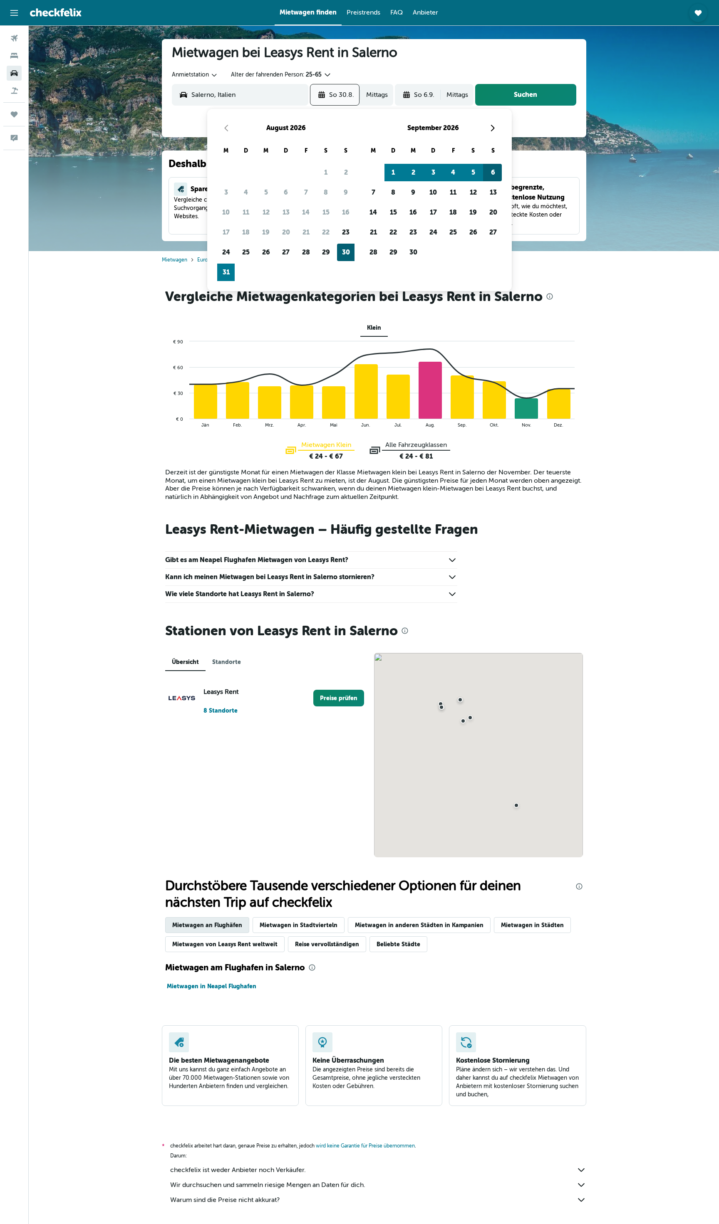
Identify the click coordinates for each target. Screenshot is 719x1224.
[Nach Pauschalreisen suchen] (14, 90)
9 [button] (346, 192)
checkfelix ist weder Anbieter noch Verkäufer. (238, 1170)
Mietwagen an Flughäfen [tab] (207, 925)
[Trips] (14, 114)
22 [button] (326, 232)
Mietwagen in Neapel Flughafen (211, 986)
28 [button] (306, 252)
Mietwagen (174, 260)
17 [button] (226, 232)
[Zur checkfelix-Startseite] (56, 12)
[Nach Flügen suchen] (14, 38)
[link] (338, 698)
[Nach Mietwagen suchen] (14, 73)
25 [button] (246, 252)
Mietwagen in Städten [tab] (532, 925)
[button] (14, 13)
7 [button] (306, 192)
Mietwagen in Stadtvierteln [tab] (298, 925)
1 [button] (325, 172)
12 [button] (266, 212)
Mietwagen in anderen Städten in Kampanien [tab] (419, 925)
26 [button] (266, 252)
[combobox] (195, 75)
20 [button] (286, 232)
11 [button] (246, 212)
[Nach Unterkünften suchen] (14, 55)
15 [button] (326, 212)
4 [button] (246, 192)
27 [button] (286, 252)
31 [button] (226, 272)
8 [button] (326, 192)
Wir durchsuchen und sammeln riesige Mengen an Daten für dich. (267, 1185)
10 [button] (226, 212)
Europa (205, 260)
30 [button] (346, 252)
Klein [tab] (374, 327)
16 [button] (346, 212)
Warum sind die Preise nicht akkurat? (225, 1200)
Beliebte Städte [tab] (398, 944)
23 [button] (346, 232)
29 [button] (326, 252)
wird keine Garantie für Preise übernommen (365, 1146)
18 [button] (246, 232)
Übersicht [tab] (185, 662)
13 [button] (286, 212)
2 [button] (346, 172)
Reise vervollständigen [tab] (327, 944)
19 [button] (266, 232)
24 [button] (226, 252)
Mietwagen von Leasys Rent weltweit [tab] (225, 944)
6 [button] (286, 192)
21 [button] (306, 232)
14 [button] (306, 212)
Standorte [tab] (226, 662)
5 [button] (266, 192)
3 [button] (226, 192)
